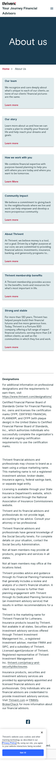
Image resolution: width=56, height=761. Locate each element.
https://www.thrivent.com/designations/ (27, 396)
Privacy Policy (9, 743)
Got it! (23, 752)
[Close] (41, 732)
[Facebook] (28, 721)
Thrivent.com (17, 700)
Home (5, 68)
